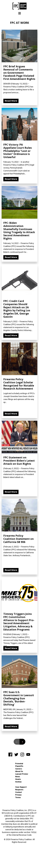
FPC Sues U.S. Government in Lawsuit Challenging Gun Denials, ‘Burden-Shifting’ (18, 698)
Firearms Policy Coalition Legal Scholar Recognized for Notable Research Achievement (18, 383)
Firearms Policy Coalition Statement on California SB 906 (18, 539)
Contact (18, 792)
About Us (19, 771)
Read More (11, 101)
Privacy (18, 795)
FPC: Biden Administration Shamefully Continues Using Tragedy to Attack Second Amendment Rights (19, 230)
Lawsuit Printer (21, 774)
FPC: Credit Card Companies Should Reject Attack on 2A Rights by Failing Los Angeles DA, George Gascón (16, 308)
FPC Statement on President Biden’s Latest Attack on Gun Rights (19, 460)
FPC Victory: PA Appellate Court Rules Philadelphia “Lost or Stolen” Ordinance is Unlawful (17, 151)
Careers (18, 769)
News (17, 777)
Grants (18, 779)
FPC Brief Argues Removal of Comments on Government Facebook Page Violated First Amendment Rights (19, 73)
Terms (18, 797)
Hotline (18, 782)
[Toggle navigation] (19, 13)
